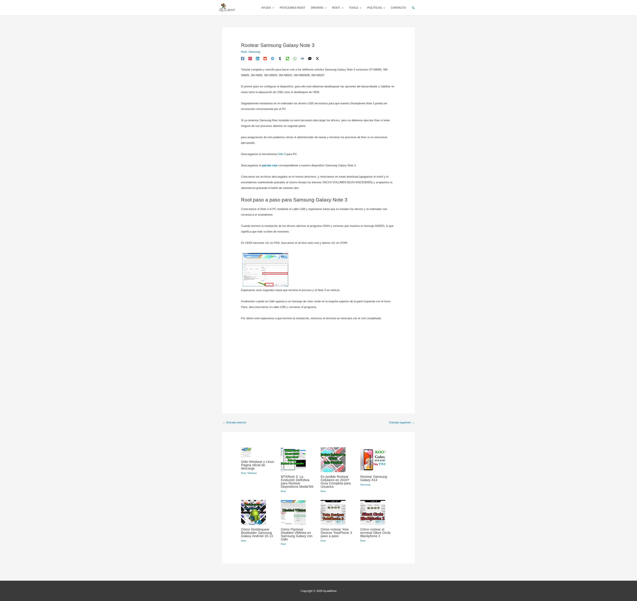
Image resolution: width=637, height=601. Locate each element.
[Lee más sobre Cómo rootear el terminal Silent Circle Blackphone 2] (372, 512)
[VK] (302, 58)
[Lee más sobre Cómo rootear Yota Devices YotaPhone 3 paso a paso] (333, 512)
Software (252, 473)
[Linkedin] (257, 58)
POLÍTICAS (374, 7)
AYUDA (266, 7)
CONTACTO (398, 7)
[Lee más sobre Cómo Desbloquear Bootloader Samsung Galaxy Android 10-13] (253, 512)
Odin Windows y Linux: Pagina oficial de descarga (258, 465)
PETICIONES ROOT (292, 7)
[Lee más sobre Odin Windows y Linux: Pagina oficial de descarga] (246, 452)
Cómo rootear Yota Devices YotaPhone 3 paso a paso (336, 533)
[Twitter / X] (317, 58)
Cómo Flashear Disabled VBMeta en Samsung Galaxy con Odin (296, 534)
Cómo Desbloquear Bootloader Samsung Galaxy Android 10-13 (257, 533)
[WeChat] (287, 58)
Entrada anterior (234, 422)
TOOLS (353, 7)
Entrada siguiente (401, 422)
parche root (269, 165)
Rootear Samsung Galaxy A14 (373, 478)
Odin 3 (282, 154)
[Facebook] (242, 58)
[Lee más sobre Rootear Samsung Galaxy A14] (372, 459)
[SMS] (310, 58)
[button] (413, 8)
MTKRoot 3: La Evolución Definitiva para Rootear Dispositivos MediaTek (297, 481)
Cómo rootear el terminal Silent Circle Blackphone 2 (375, 533)
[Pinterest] (250, 58)
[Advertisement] (318, 360)
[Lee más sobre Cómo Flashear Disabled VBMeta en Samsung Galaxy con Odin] (293, 512)
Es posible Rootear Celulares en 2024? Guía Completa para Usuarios (336, 481)
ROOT (336, 7)
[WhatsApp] (295, 58)
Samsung (254, 51)
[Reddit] (265, 58)
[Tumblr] (280, 58)
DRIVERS (317, 7)
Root (244, 51)
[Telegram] (272, 58)
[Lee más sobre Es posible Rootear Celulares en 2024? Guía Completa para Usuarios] (333, 459)
